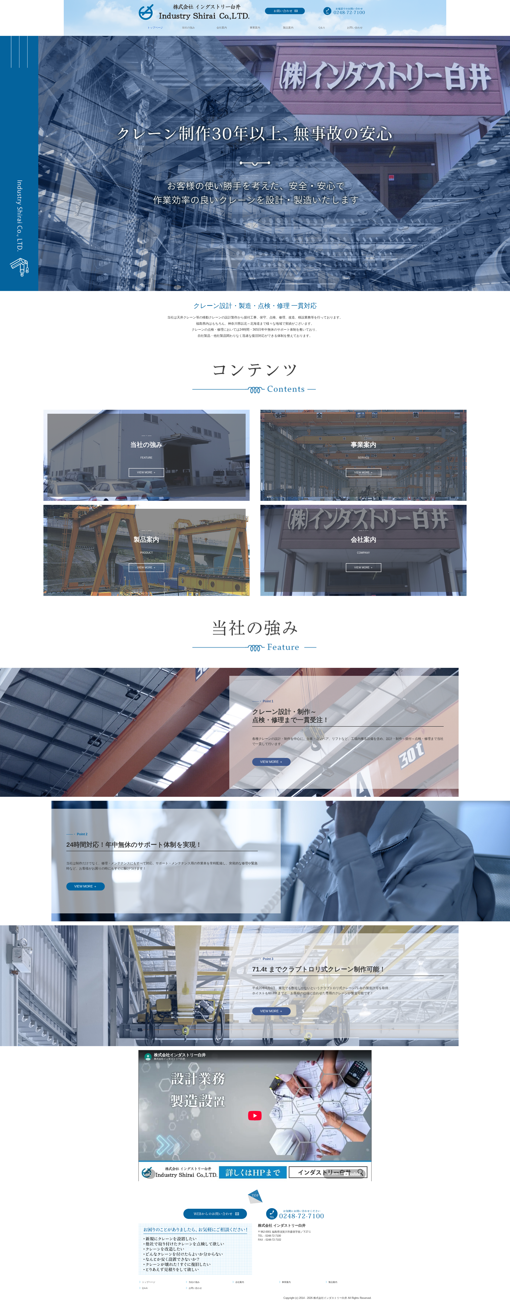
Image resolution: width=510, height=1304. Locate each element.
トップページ (155, 27)
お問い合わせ (355, 27)
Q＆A (322, 27)
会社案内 (222, 27)
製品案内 (288, 27)
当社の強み (188, 27)
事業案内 (255, 27)
